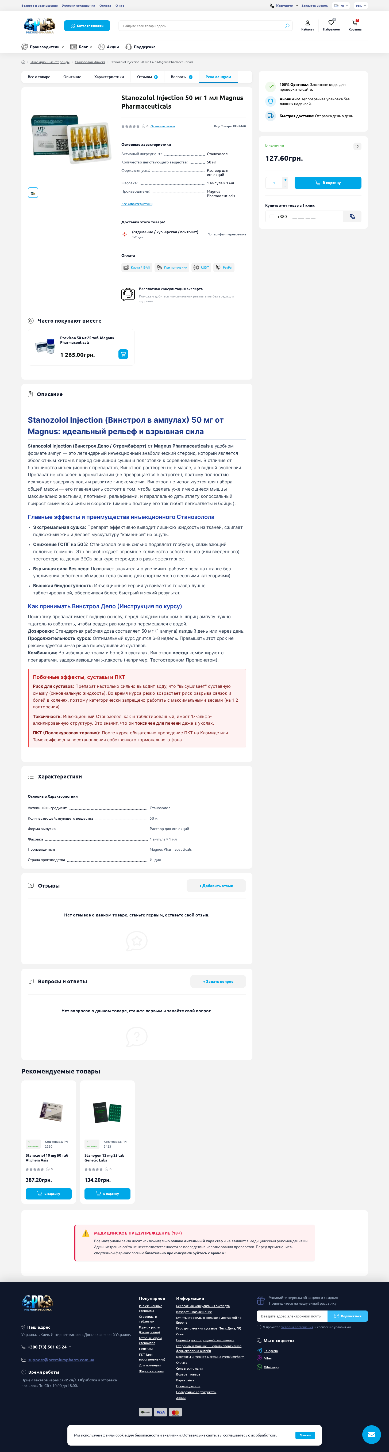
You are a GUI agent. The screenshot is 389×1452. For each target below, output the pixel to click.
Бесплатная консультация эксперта (171, 289)
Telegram (271, 1350)
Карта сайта (185, 1380)
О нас (119, 5)
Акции (113, 47)
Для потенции (150, 1365)
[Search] (287, 26)
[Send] (352, 216)
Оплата (105, 5)
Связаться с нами (189, 1368)
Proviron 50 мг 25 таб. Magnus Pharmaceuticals (87, 340)
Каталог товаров (90, 25)
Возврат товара (188, 1374)
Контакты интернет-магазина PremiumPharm (210, 1356)
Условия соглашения (78, 5)
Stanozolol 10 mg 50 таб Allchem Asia (47, 1157)
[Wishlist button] (357, 146)
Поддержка (145, 47)
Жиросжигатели (151, 1371)
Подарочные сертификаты (196, 1392)
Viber (268, 1358)
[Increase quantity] (285, 180)
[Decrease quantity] (285, 186)
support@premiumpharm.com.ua (61, 1359)
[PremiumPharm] (40, 25)
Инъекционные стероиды (50, 62)
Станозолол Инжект (90, 62)
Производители (45, 47)
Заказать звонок (315, 5)
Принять (305, 1435)
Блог (83, 47)
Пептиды (146, 1348)
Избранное (331, 25)
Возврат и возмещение (39, 5)
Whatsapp (271, 1367)
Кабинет (307, 29)
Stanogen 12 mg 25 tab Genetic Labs (104, 1157)
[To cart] (123, 354)
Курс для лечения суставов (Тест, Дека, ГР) (208, 1328)
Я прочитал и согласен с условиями (307, 1327)
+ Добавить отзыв (216, 886)
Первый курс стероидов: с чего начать (205, 1340)
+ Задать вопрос (218, 981)
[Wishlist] (76, 1105)
